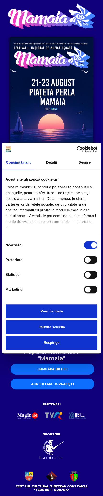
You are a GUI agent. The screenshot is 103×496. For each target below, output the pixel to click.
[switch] (90, 260)
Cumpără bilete (52, 369)
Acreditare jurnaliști (52, 384)
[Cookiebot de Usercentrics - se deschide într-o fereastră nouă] (76, 149)
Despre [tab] (85, 162)
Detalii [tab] (51, 162)
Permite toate (51, 311)
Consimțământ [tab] (18, 162)
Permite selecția (51, 327)
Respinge (51, 342)
